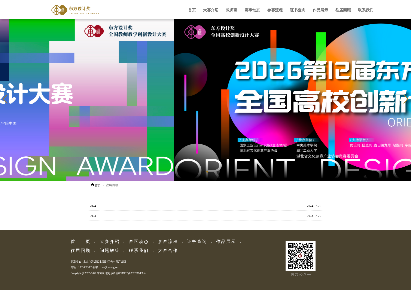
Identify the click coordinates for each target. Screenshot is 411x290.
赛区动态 (138, 241)
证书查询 (297, 10)
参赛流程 (275, 10)
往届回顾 (343, 10)
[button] (406, 99)
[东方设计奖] (96, 9)
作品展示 (320, 10)
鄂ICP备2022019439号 (133, 273)
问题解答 (109, 250)
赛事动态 (252, 10)
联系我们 (366, 10)
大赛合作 (167, 250)
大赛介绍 (211, 10)
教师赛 (231, 10)
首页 (192, 10)
